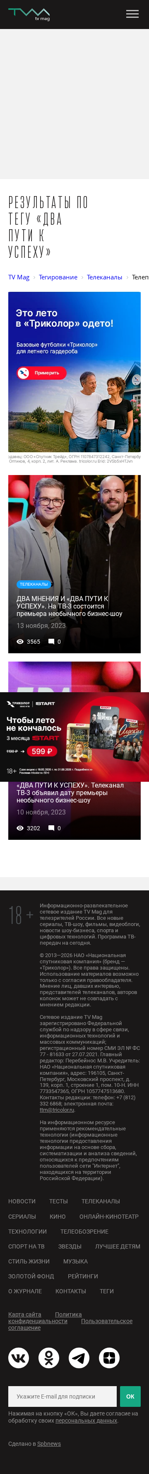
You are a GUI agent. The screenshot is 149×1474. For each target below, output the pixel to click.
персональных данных (86, 1420)
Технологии (27, 1231)
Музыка (75, 1261)
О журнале (25, 1291)
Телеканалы (101, 1201)
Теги (107, 1291)
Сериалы (22, 1216)
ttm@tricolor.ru (57, 1110)
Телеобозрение (84, 1231)
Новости (22, 1201)
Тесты (58, 1201)
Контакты (70, 1291)
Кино (58, 1216)
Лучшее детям (117, 1246)
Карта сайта (24, 1314)
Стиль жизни (29, 1261)
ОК (130, 1396)
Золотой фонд (31, 1276)
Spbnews (49, 1443)
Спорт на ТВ (26, 1246)
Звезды (70, 1246)
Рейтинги (83, 1276)
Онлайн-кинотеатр (109, 1216)
